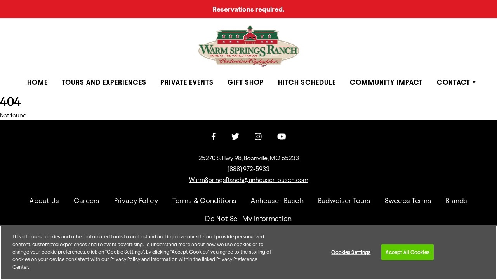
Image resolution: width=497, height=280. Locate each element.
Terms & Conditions (204, 200)
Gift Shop (246, 82)
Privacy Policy (136, 200)
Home (37, 82)
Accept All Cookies (407, 251)
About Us (44, 200)
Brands (456, 200)
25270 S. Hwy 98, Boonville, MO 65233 (248, 158)
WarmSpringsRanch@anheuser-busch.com (248, 180)
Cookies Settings (350, 251)
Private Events (187, 82)
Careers (87, 200)
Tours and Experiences (104, 82)
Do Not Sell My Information (248, 218)
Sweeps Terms (408, 200)
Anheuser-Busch (277, 200)
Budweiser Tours (344, 200)
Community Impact (386, 82)
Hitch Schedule (307, 82)
